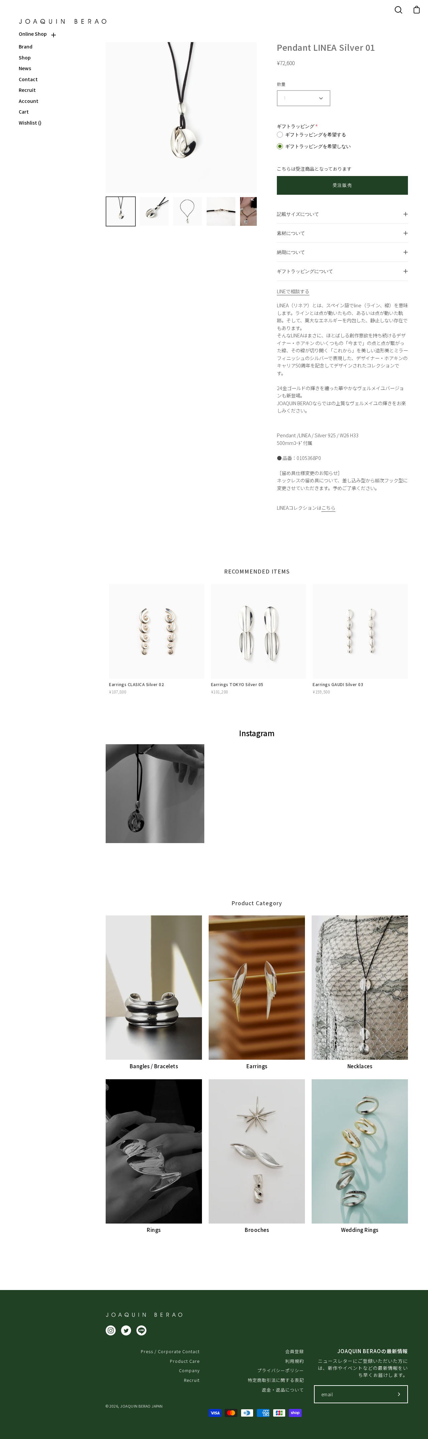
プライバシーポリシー (280, 1370)
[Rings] (154, 1151)
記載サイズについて (298, 214)
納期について (291, 252)
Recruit (27, 90)
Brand (25, 46)
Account (28, 101)
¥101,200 (219, 691)
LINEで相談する (293, 291)
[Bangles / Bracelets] (154, 988)
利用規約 (294, 1361)
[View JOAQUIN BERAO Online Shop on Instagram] (111, 1330)
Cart (24, 112)
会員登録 (294, 1351)
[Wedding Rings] (360, 1151)
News (25, 68)
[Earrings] (257, 988)
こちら (328, 507)
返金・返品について (283, 1390)
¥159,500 (321, 691)
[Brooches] (257, 1151)
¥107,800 (117, 691)
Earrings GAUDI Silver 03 (338, 684)
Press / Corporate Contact (170, 1351)
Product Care (185, 1361)
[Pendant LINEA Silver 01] (121, 211)
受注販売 (342, 185)
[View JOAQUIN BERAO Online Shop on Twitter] (126, 1330)
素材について (291, 233)
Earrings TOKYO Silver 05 (237, 684)
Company (189, 1370)
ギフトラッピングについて (305, 271)
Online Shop (33, 34)
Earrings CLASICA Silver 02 (136, 684)
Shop (25, 57)
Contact (28, 79)
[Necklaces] (360, 988)
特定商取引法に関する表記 (276, 1380)
